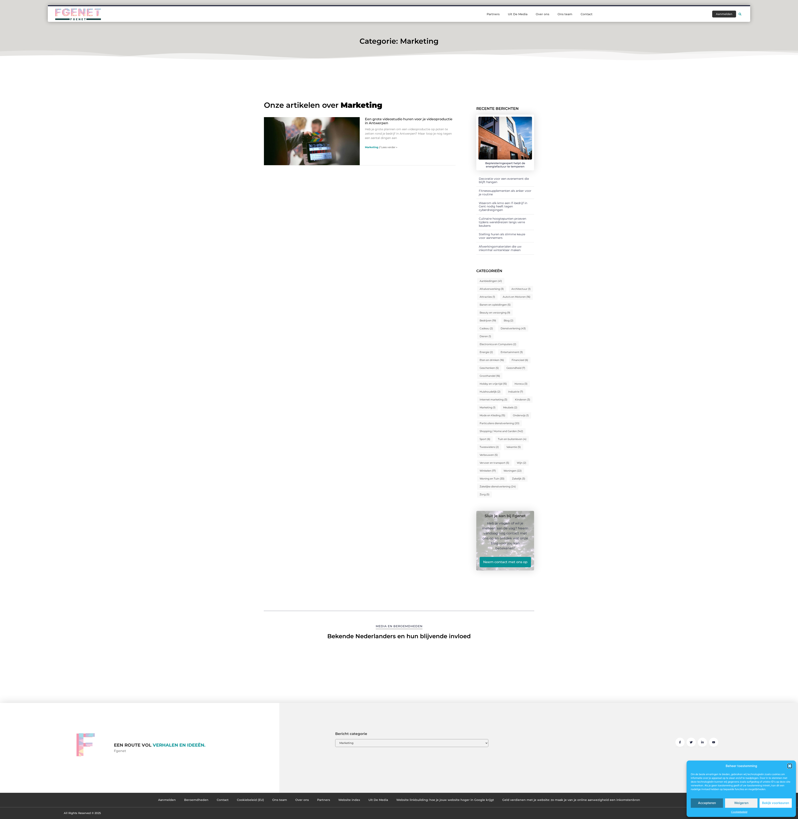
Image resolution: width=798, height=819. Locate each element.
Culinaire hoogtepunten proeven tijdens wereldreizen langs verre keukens (502, 222)
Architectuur (521, 288)
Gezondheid (515, 367)
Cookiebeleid (739, 811)
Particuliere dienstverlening (499, 423)
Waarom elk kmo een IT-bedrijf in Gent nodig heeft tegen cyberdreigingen (503, 206)
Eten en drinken (492, 360)
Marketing (371, 147)
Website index (349, 800)
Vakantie (513, 447)
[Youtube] (713, 742)
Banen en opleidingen (495, 304)
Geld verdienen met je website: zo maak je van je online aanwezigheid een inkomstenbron (571, 800)
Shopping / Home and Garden (501, 431)
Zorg (484, 494)
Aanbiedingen (491, 280)
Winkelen (488, 470)
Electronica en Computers (498, 344)
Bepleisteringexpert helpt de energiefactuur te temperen (505, 164)
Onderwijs (521, 415)
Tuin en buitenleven (512, 439)
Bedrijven (488, 320)
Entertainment (512, 352)
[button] (790, 766)
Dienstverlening (513, 328)
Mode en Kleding (492, 415)
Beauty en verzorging (495, 312)
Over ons (542, 14)
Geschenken (489, 367)
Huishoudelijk (490, 391)
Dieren (485, 336)
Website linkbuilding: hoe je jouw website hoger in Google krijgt (445, 800)
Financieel (520, 360)
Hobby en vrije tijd (493, 383)
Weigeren (741, 803)
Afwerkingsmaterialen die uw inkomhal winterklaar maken (500, 248)
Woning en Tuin (492, 478)
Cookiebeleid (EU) (250, 800)
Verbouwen (489, 454)
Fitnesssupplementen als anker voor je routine (505, 192)
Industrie (515, 391)
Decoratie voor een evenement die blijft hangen (504, 180)
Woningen (513, 470)
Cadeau (486, 328)
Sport (485, 439)
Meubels (510, 407)
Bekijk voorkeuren (775, 803)
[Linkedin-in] (702, 742)
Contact (586, 14)
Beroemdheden (196, 800)
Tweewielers (489, 447)
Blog (508, 320)
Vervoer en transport (494, 462)
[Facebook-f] (680, 742)
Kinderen (522, 399)
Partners (493, 14)
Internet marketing (493, 399)
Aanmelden (167, 800)
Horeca (521, 383)
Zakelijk (518, 478)
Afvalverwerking (492, 288)
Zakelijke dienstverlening (498, 486)
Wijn (521, 462)
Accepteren (707, 803)
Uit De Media (517, 14)
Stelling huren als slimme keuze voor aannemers (502, 236)
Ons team (565, 14)
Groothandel (490, 375)
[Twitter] (691, 742)
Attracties (487, 296)
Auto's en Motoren (516, 296)
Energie (486, 352)
